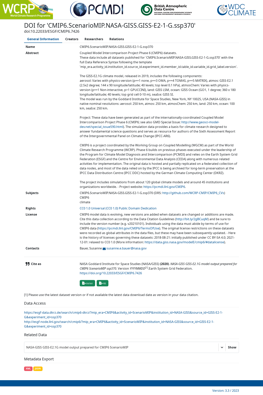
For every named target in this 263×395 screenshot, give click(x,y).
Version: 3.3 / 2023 (225, 390)
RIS (104, 283)
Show (232, 347)
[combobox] (26, 347)
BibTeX (89, 283)
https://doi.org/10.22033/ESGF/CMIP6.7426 (111, 273)
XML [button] (28, 368)
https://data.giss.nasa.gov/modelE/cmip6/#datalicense (184, 242)
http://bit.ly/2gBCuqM (192, 219)
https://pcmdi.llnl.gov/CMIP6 (164, 187)
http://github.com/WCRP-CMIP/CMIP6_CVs (193, 193)
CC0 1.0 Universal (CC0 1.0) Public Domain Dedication (118, 208)
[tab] (43, 39)
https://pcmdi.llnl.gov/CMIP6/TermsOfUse (128, 228)
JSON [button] (38, 368)
